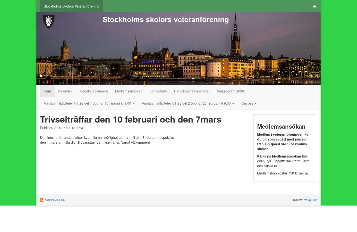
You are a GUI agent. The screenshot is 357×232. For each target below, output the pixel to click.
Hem (47, 91)
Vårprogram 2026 (230, 91)
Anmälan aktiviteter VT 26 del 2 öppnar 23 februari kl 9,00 (187, 103)
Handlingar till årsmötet (192, 91)
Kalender (65, 91)
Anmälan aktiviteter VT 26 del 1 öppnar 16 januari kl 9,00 (88, 103)
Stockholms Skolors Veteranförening (71, 6)
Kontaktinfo (158, 91)
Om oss (247, 103)
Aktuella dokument (93, 91)
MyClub (312, 200)
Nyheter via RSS (55, 200)
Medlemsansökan (128, 91)
